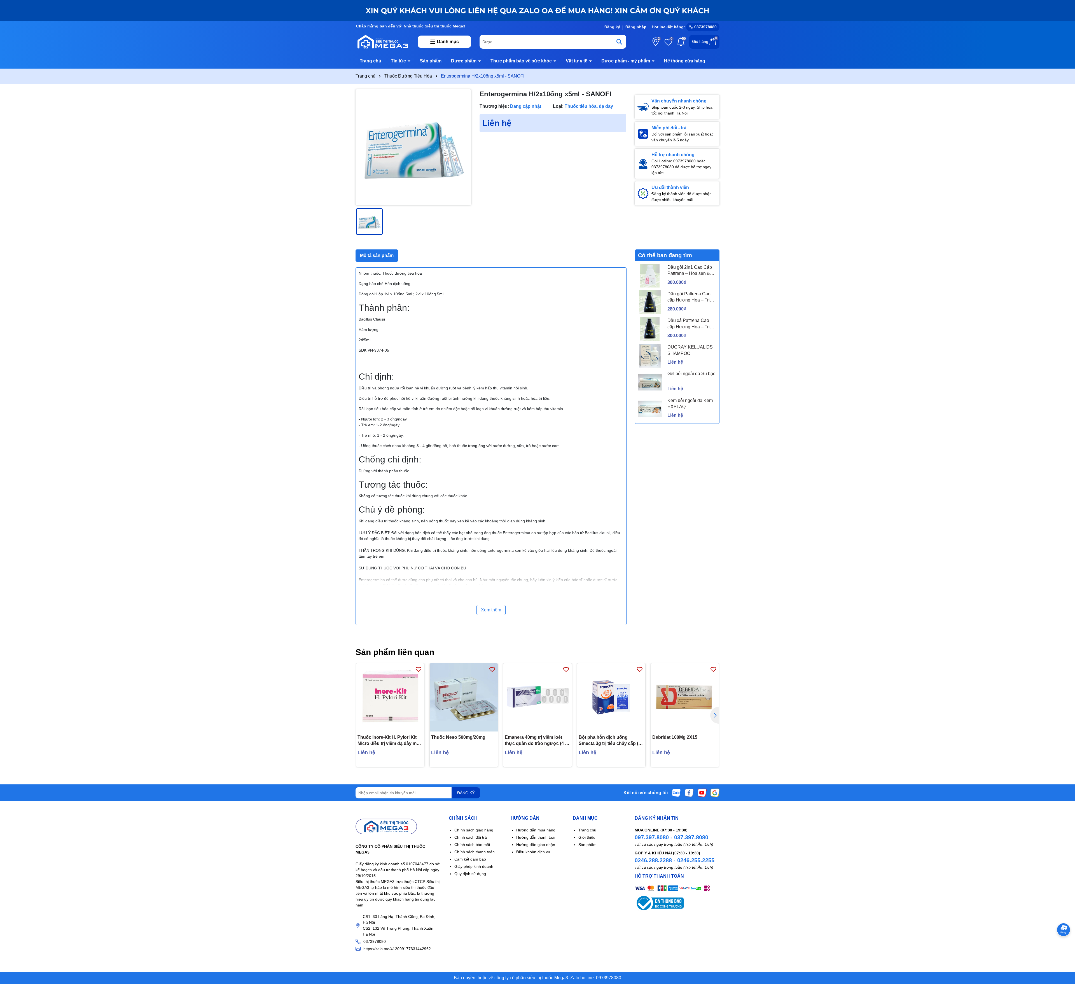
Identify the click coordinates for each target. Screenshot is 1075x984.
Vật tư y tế (577, 61)
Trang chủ (370, 61)
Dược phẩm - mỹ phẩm (626, 61)
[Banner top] (537, 10)
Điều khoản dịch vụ (533, 852)
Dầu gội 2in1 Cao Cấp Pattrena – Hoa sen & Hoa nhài (689, 271)
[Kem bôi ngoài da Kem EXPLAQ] (650, 409)
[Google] (715, 792)
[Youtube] (702, 792)
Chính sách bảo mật (472, 844)
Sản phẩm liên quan (395, 652)
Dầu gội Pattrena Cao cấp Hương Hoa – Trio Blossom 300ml (689, 297)
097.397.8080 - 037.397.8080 (671, 837)
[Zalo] (676, 792)
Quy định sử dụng (470, 873)
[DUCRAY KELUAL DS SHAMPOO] (650, 356)
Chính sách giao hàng (473, 830)
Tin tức (399, 61)
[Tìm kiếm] (619, 41)
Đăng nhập (635, 27)
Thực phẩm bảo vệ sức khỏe (521, 61)
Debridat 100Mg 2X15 (674, 737)
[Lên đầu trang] (1063, 950)
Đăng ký (612, 27)
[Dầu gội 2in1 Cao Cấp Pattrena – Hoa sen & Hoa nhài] (650, 276)
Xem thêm (491, 609)
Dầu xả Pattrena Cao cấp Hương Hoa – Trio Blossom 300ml (689, 324)
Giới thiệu (586, 837)
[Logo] (382, 41)
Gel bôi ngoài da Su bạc (691, 373)
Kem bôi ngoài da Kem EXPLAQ (690, 403)
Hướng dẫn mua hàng (535, 830)
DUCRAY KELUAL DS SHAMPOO (690, 350)
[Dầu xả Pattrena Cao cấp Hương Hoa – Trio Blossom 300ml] (650, 329)
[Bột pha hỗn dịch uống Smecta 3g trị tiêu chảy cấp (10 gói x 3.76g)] (611, 697)
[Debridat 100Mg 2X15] (685, 697)
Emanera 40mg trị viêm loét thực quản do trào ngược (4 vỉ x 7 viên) (537, 741)
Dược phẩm (464, 61)
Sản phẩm (430, 61)
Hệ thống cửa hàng (684, 61)
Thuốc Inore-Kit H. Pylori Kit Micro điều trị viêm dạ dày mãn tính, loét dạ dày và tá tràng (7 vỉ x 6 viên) (389, 741)
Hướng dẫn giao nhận (535, 844)
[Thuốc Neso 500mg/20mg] (464, 697)
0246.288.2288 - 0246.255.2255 (674, 860)
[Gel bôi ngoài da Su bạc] (650, 382)
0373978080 (705, 27)
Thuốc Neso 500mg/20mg (458, 737)
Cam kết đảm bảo (470, 859)
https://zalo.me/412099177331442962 (397, 948)
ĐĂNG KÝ (466, 793)
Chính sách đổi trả (470, 837)
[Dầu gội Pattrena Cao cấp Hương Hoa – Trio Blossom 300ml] (650, 302)
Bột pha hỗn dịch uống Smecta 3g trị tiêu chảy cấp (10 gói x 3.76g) (611, 741)
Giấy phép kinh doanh (473, 866)
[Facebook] (689, 792)
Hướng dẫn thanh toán (536, 837)
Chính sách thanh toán (474, 852)
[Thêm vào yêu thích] (418, 669)
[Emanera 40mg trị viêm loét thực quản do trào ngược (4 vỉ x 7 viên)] (537, 697)
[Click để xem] (413, 147)
